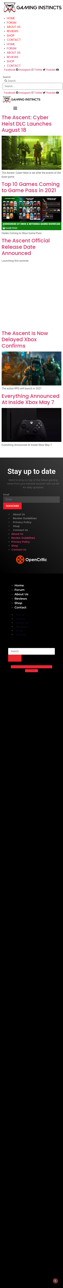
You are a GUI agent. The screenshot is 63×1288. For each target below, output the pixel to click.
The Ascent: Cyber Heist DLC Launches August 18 (27, 124)
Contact (14, 40)
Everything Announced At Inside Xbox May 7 (30, 399)
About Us (14, 27)
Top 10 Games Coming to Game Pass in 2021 (31, 187)
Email (6, 494)
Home (11, 18)
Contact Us (20, 530)
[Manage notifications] (55, 1280)
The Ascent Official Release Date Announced (26, 247)
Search (7, 77)
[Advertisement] (31, 297)
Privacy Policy (22, 522)
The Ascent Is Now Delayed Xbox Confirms (25, 339)
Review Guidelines (25, 518)
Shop (10, 36)
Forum (11, 23)
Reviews (12, 31)
